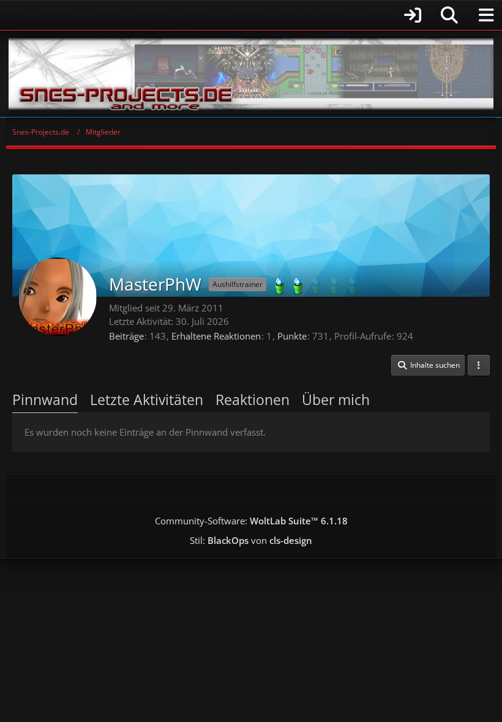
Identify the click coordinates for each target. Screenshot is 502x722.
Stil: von (251, 540)
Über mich (336, 399)
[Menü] (486, 15)
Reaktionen (252, 399)
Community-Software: (251, 521)
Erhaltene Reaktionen (216, 336)
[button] (428, 365)
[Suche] (449, 15)
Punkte (292, 336)
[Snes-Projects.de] (251, 74)
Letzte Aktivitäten (146, 399)
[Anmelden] (217, 15)
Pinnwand (45, 399)
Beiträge (126, 336)
